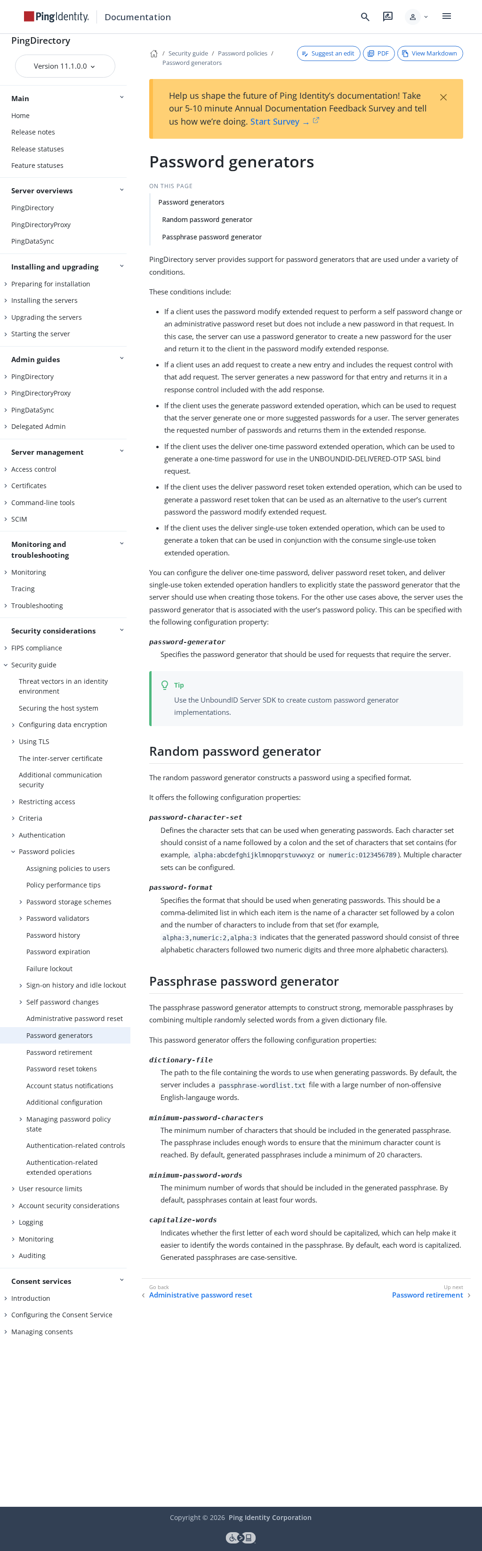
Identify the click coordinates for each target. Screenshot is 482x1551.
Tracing (23, 588)
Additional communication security (60, 779)
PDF (383, 53)
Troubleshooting (37, 605)
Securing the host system (58, 708)
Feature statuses (37, 165)
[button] (417, 17)
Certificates (29, 485)
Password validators (57, 918)
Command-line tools (43, 502)
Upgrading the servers (46, 317)
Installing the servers (44, 300)
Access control (33, 469)
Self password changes (62, 1001)
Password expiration (58, 951)
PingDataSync (32, 241)
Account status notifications (69, 1085)
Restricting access (47, 801)
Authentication (42, 835)
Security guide (33, 664)
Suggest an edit (333, 53)
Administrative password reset (74, 1018)
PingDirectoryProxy (41, 224)
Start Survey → (280, 121)
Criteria (30, 818)
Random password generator (207, 219)
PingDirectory (40, 40)
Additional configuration (64, 1102)
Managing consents (42, 1331)
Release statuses (37, 148)
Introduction (30, 1298)
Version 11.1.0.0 (61, 66)
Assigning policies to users (68, 868)
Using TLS (34, 741)
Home (20, 115)
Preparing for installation (50, 283)
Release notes (33, 131)
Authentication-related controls (75, 1145)
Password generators (59, 1035)
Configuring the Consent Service (61, 1314)
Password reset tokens (61, 1068)
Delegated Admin (38, 426)
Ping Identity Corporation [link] (270, 1517)
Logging (31, 1222)
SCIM (19, 518)
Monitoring (28, 572)
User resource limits (50, 1188)
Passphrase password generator (212, 236)
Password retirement (59, 1052)
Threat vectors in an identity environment (63, 686)
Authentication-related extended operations (62, 1167)
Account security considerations (69, 1205)
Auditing (32, 1255)
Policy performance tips (63, 884)
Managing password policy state (68, 1124)
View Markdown (434, 53)
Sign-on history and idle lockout (76, 985)
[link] (56, 17)
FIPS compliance (36, 647)
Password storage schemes (69, 901)
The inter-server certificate (61, 758)
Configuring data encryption (63, 724)
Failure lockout (49, 968)
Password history (53, 935)
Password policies (47, 851)
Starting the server (40, 333)
